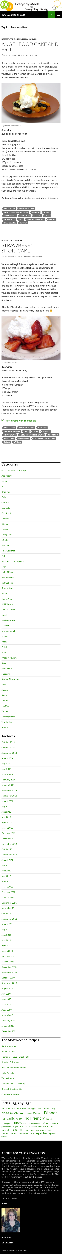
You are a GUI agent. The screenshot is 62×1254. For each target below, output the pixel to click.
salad (50, 1126)
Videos (5, 727)
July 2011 (6, 929)
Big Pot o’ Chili (8, 1051)
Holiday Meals (8, 577)
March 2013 (7, 828)
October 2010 (8, 977)
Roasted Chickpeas (10, 1062)
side (15, 1129)
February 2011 (8, 956)
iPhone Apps (7, 588)
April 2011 (7, 945)
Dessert (5, 39)
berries (47, 212)
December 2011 (9, 902)
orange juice (10, 223)
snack (27, 1130)
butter (46, 1108)
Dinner (5, 524)
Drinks (5, 529)
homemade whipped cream (31, 435)
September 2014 (9, 753)
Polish (4, 647)
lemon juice (6, 1123)
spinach (48, 1130)
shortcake (9, 438)
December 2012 (9, 838)
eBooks (5, 540)
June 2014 (6, 769)
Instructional (8, 583)
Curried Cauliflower (11, 1094)
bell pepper (32, 1108)
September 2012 (9, 854)
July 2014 (6, 763)
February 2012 (8, 892)
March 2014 (7, 774)
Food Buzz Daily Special (13, 561)
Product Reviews (9, 657)
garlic (11, 1118)
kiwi (21, 219)
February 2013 (8, 833)
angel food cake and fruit (16, 212)
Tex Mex (5, 706)
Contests (6, 508)
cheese (7, 1113)
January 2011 (8, 961)
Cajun (4, 497)
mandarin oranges (35, 219)
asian (13, 1108)
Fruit (12, 39)
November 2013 (9, 790)
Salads (4, 663)
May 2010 (6, 1004)
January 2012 (8, 897)
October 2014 (8, 747)
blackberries (10, 216)
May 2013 (6, 817)
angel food (9, 208)
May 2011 (6, 940)
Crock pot (6, 513)
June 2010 (6, 999)
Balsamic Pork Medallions (14, 1067)
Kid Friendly (22, 39)
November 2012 (9, 844)
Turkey (5, 711)
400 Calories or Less (13, 14)
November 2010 (9, 972)
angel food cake (26, 208)
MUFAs (5, 636)
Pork (4, 652)
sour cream (40, 1130)
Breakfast (6, 492)
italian (19, 1118)
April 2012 (7, 881)
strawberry (23, 438)
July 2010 (6, 993)
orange (51, 219)
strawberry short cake (44, 438)
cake (26, 431)
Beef (4, 486)
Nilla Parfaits (8, 1073)
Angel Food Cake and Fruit (30, 46)
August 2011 (7, 924)
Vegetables (7, 722)
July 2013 (6, 806)
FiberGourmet (8, 550)
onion (44, 1123)
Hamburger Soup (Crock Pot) (15, 1057)
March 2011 (7, 951)
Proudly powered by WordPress (14, 1250)
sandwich (6, 1130)
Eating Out (6, 534)
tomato (14, 1133)
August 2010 (7, 988)
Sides (4, 684)
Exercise (5, 545)
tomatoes (23, 1133)
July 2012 (6, 865)
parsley (19, 1126)
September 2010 (9, 983)
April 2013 (7, 822)
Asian (4, 481)
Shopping (6, 673)
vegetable (41, 1133)
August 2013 (7, 801)
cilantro (29, 1114)
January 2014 (8, 785)
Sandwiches (7, 668)
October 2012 (8, 849)
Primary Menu (58, 14)
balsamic (42, 428)
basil (19, 1108)
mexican (26, 1123)
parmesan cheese (8, 1127)
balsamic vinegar (12, 431)
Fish (3, 556)
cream (35, 431)
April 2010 (7, 1010)
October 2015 (8, 742)
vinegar (4, 1137)
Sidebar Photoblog (10, 679)
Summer (33, 39)
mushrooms (35, 1123)
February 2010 (8, 1020)
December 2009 (9, 1031)
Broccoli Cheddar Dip (12, 1089)
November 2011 (9, 908)
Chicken (5, 502)
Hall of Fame (7, 572)
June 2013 (6, 811)
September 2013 (9, 795)
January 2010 (8, 1026)
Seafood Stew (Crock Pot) (13, 1083)
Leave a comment (28, 55)
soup (33, 1130)
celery (52, 1108)
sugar (7, 442)
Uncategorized (8, 716)
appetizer (6, 1108)
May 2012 (6, 876)
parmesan (54, 1123)
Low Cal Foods (8, 609)
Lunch (4, 615)
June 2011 (6, 935)
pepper (34, 1126)
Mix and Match (8, 631)
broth (40, 1108)
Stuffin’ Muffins (9, 1046)
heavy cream (9, 435)
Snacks (5, 690)
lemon (49, 1119)
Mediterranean (8, 620)
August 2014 (7, 758)
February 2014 (8, 779)
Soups (4, 695)
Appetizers (7, 475)
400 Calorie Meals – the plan (15, 470)
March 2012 (7, 886)
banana (35, 212)
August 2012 (7, 860)
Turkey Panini (8, 1078)
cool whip (24, 216)
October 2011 (8, 913)
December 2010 (9, 967)
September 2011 (9, 919)
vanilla (17, 442)
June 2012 (6, 870)
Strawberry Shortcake (18, 248)
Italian (4, 593)
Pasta (4, 641)
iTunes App (7, 599)
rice (44, 1127)
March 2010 (7, 1015)
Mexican (5, 625)
